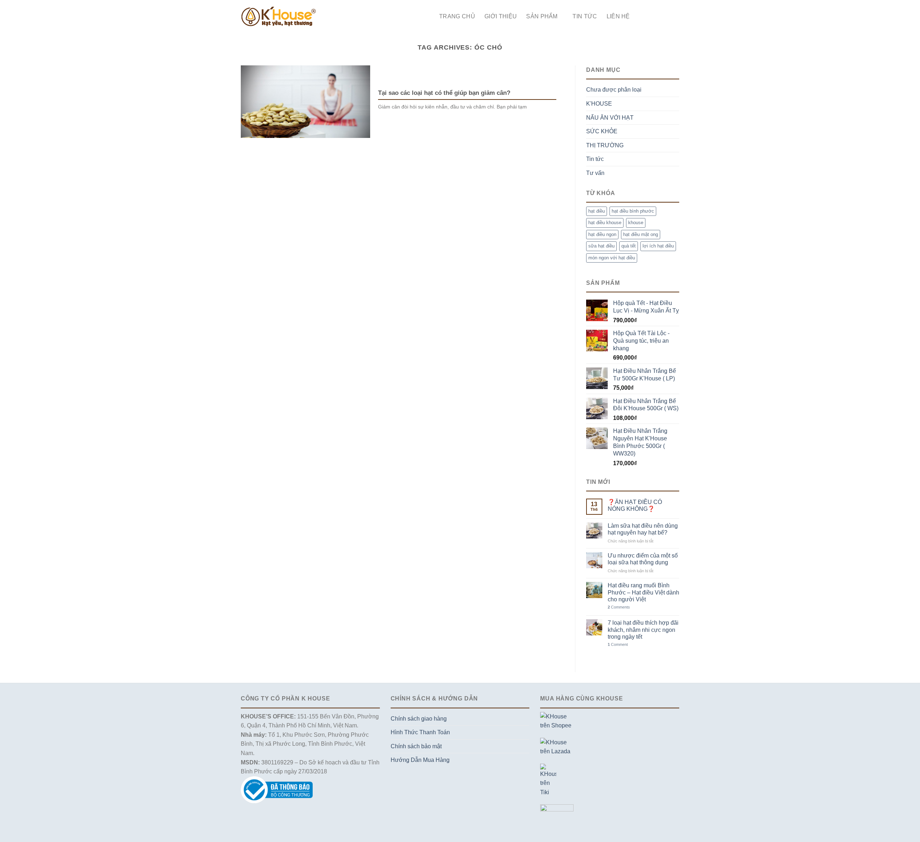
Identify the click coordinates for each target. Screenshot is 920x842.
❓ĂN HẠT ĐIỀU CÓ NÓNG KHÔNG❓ (635, 505)
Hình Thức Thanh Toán (420, 732)
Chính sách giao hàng (419, 719)
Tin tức (584, 16)
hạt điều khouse (604, 222)
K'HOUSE (599, 104)
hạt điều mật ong (640, 234)
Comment (618, 644)
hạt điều (596, 211)
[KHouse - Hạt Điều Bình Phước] (278, 16)
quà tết (628, 246)
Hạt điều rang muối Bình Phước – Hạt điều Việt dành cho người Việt (643, 592)
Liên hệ (618, 16)
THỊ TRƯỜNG (605, 145)
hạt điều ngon (602, 234)
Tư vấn (595, 173)
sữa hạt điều (601, 246)
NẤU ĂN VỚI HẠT (610, 118)
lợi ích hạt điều (658, 246)
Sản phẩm (542, 16)
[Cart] (675, 16)
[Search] (642, 16)
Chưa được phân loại (613, 90)
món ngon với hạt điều (611, 257)
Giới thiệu (500, 16)
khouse (635, 222)
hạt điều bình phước (633, 211)
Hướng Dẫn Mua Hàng (420, 760)
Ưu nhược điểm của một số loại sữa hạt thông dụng (643, 558)
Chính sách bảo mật (416, 746)
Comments (619, 607)
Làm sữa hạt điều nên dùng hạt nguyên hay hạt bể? (643, 529)
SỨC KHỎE (601, 131)
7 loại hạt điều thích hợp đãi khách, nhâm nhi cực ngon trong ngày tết (643, 629)
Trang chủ (457, 16)
